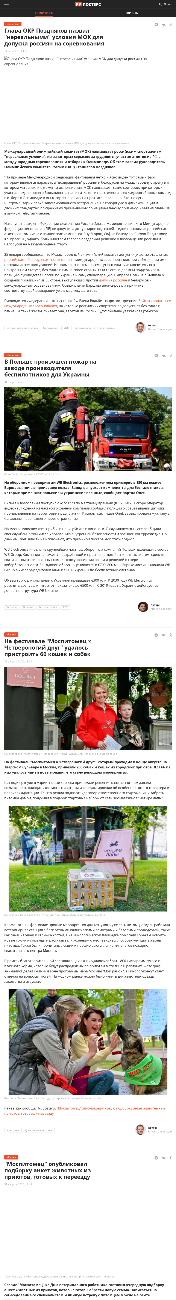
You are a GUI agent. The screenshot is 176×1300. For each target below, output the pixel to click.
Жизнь (132, 13)
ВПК (65, 607)
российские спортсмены (22, 328)
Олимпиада (50, 328)
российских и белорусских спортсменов (38, 259)
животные (13, 1130)
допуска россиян (113, 280)
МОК (67, 328)
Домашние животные (39, 1130)
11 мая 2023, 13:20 (15, 51)
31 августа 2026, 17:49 (18, 1184)
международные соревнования (95, 328)
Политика (44, 13)
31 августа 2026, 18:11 (18, 382)
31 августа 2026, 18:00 (18, 661)
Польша (28, 607)
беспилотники (48, 607)
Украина (12, 607)
